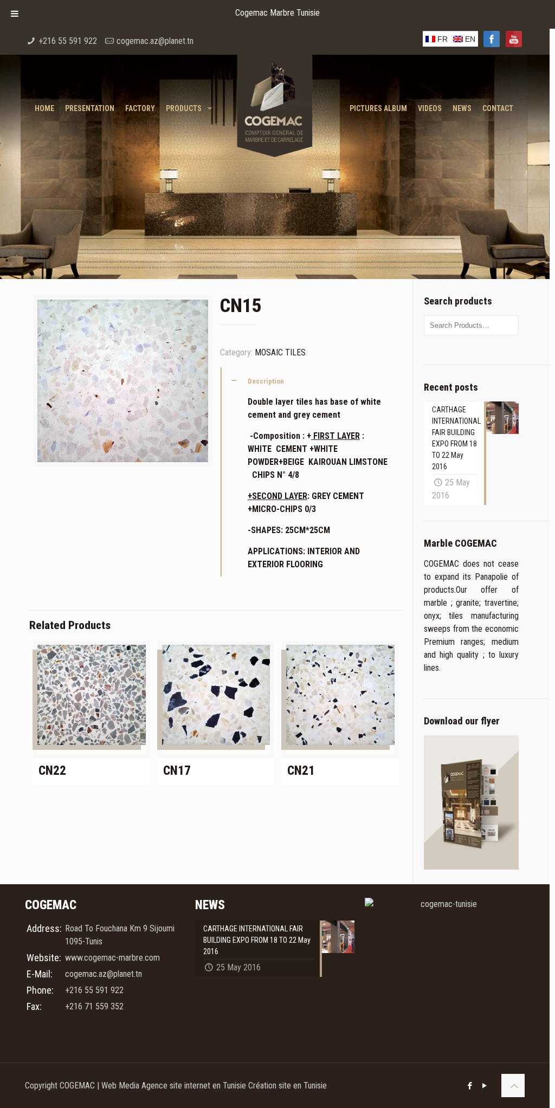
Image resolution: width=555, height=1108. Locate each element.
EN (469, 39)
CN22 (52, 770)
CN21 (301, 770)
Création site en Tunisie (287, 1085)
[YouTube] (485, 1086)
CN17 (177, 770)
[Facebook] (470, 1086)
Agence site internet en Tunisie (194, 1085)
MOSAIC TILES (280, 352)
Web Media (121, 1085)
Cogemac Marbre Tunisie (277, 13)
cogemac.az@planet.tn (155, 41)
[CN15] (122, 385)
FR (441, 39)
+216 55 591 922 (67, 41)
